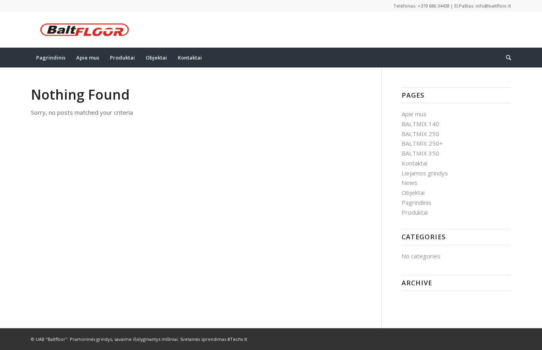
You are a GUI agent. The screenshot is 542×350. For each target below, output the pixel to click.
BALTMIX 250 (420, 134)
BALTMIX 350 (420, 153)
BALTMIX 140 (420, 124)
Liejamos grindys (425, 173)
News (409, 183)
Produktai (415, 212)
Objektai (413, 192)
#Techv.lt (237, 339)
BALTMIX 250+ (422, 143)
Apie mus (414, 114)
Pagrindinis (416, 202)
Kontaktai (414, 163)
